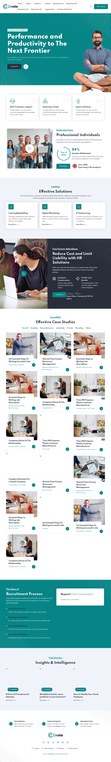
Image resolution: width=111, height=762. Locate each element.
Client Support (49, 748)
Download (63, 166)
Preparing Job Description (18, 617)
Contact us (59, 294)
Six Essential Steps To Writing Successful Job (19, 360)
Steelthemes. (52, 754)
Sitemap (61, 748)
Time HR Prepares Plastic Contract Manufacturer (84, 402)
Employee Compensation (64, 279)
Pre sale (91, 408)
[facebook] (43, 742)
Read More (22, 107)
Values (21, 365)
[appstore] (48, 742)
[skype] (62, 742)
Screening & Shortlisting (17, 634)
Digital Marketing (50, 213)
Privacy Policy (73, 748)
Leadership (81, 408)
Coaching (13, 365)
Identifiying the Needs (16, 609)
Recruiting (47, 369)
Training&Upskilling (18, 213)
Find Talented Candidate (17, 626)
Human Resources (50, 367)
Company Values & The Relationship (53, 403)
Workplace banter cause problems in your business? (53, 695)
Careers (36, 748)
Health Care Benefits (86, 279)
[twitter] (58, 742)
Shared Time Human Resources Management (52, 361)
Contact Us (14, 66)
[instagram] (53, 742)
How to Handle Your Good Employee (85, 695)
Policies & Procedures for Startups (17, 695)
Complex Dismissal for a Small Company (19, 480)
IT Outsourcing (83, 213)
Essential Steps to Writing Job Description (84, 361)
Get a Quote (101, 6)
